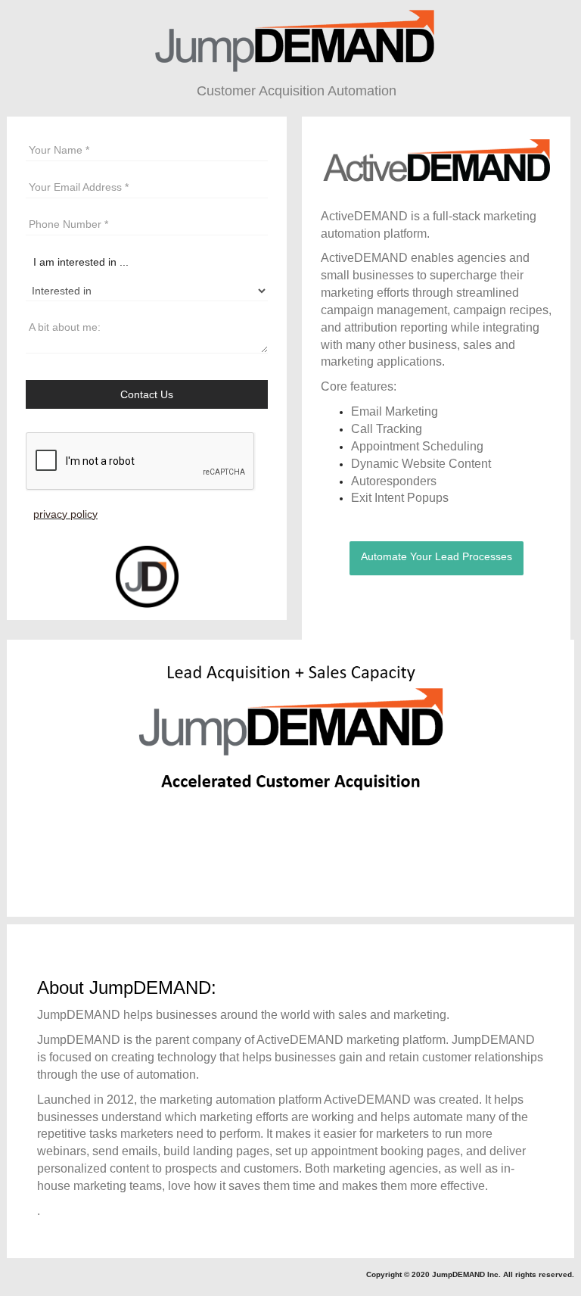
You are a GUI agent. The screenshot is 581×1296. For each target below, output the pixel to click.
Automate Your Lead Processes (436, 556)
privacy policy (65, 514)
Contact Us (146, 394)
